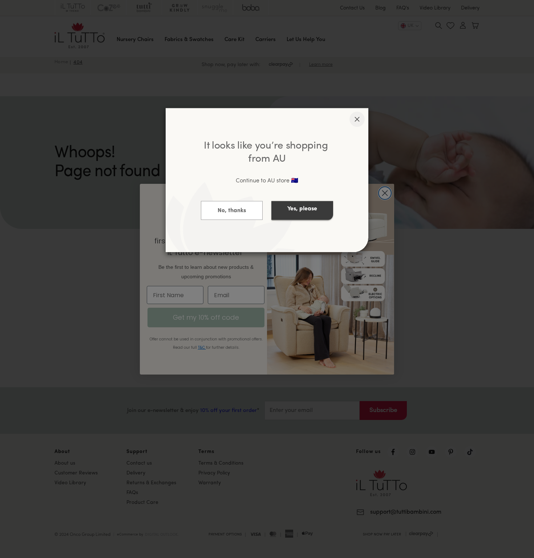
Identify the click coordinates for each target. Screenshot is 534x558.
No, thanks (232, 211)
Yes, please (302, 209)
